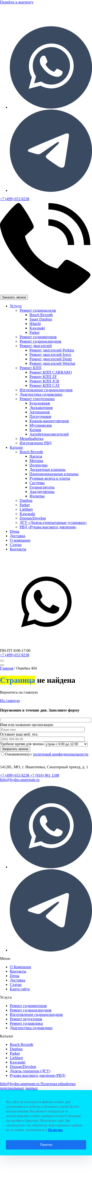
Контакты (18, 549)
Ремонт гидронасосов (38, 310)
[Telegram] (51, 190)
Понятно (46, 1145)
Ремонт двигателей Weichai (52, 363)
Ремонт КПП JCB (44, 381)
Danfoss (26, 500)
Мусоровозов (40, 425)
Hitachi (35, 324)
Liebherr (26, 509)
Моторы (36, 461)
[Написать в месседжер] (46, 646)
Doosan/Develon (33, 518)
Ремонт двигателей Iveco (50, 354)
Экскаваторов (41, 408)
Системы (37, 483)
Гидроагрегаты (41, 487)
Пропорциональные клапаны (54, 474)
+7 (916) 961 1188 (44, 775)
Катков (35, 430)
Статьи (16, 545)
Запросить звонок (15, 749)
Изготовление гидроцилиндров (46, 390)
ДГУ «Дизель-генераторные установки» (53, 522)
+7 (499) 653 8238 (14, 655)
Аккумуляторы (41, 492)
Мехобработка (31, 438)
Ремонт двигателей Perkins (51, 350)
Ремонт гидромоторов (38, 337)
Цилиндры (38, 465)
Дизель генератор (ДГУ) (30, 1071)
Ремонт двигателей (36, 346)
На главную (10, 701)
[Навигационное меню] (2, 660)
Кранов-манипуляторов (49, 421)
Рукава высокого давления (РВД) (37, 1075)
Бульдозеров (39, 403)
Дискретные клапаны (47, 469)
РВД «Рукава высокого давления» (48, 527)
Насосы (35, 456)
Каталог (16, 447)
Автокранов (39, 412)
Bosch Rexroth (41, 315)
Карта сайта (20, 989)
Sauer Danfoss (40, 319)
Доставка (17, 536)
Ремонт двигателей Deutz (50, 359)
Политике (55, 1130)
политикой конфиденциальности (60, 754)
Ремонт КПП (30, 368)
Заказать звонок (14, 297)
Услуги (16, 306)
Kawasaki (37, 328)
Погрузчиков (40, 416)
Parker (34, 332)
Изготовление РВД (36, 443)
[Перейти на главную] (41, 20)
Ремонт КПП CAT (44, 385)
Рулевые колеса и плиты (49, 478)
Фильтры (37, 496)
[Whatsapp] (51, 107)
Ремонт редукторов (26, 1019)
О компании (20, 540)
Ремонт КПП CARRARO (50, 372)
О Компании (20, 967)
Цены (14, 531)
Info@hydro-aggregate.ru (19, 780)
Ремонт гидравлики (26, 1023)
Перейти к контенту (17, 2)
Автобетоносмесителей (49, 434)
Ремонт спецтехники (37, 399)
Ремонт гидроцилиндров (40, 341)
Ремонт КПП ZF (43, 377)
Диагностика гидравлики (41, 394)
